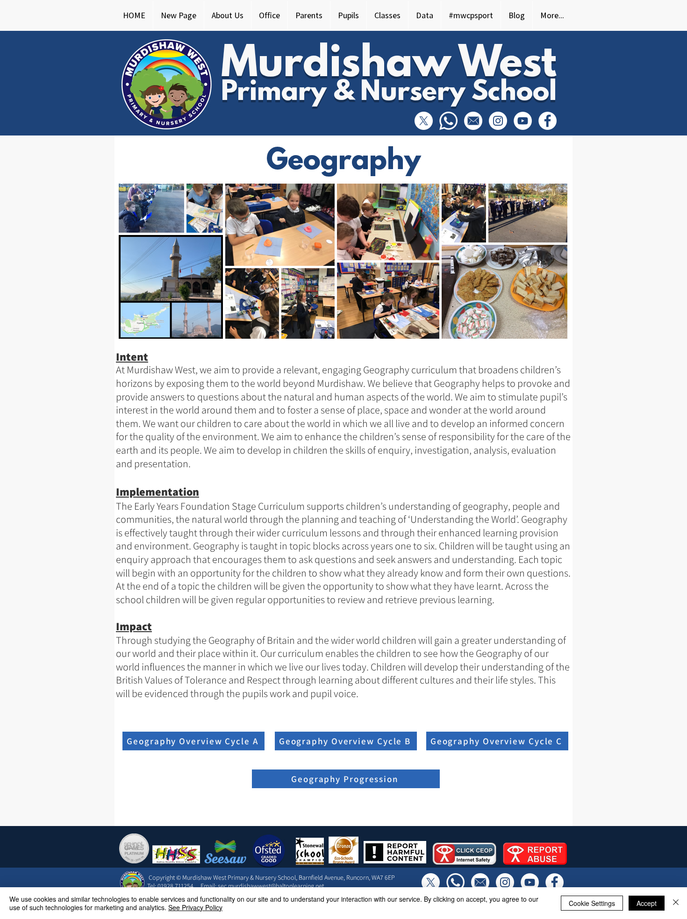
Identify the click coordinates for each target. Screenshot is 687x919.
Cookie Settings (592, 903)
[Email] (473, 121)
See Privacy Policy (195, 907)
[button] (227, 15)
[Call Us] (448, 121)
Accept (647, 903)
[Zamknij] (675, 903)
